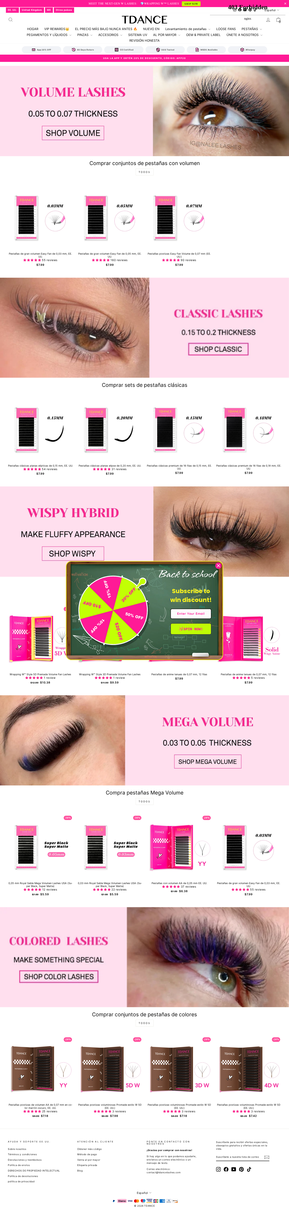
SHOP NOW (191, 4)
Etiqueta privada (87, 1165)
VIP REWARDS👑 (56, 29)
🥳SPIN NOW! (191, 629)
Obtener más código (89, 1149)
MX (49, 9)
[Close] (218, 565)
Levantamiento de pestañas (186, 29)
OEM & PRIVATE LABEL (203, 35)
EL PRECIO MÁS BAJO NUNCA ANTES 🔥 (106, 29)
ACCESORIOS (108, 35)
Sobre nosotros (17, 1149)
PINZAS (83, 35)
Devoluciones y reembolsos (25, 1159)
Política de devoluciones (23, 1176)
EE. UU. (12, 9)
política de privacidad (21, 1181)
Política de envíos (19, 1165)
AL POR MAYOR (165, 35)
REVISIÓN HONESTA (144, 40)
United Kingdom (32, 9)
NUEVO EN (151, 29)
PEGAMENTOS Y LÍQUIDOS (47, 35)
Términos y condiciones (22, 1154)
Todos (145, 172)
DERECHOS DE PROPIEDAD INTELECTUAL (34, 1170)
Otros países (64, 9)
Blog (80, 1170)
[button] (32, 260)
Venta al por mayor (88, 1159)
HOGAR (32, 29)
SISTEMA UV (137, 35)
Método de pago (87, 1154)
